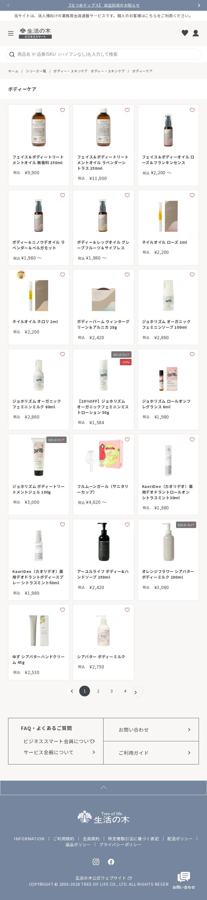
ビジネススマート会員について (58, 741)
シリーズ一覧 (36, 71)
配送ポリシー (180, 839)
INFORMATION (29, 839)
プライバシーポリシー (120, 844)
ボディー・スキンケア (71, 71)
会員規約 (91, 839)
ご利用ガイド (134, 752)
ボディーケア (142, 71)
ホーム (13, 71)
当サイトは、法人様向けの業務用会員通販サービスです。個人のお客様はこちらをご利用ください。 (103, 15)
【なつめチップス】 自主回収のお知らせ (103, 5)
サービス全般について (48, 752)
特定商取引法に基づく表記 (133, 839)
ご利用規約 (63, 839)
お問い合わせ (134, 729)
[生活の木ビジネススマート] (35, 33)
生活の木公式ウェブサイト (100, 878)
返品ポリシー (78, 844)
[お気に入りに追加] (62, 111)
